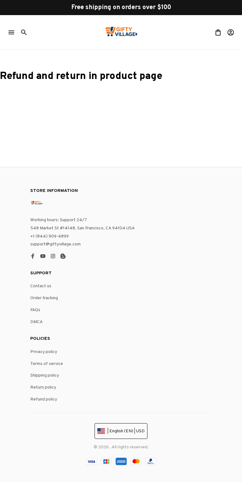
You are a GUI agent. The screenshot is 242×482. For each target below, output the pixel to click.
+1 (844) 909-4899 (49, 236)
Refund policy (43, 399)
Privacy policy (43, 352)
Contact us (40, 286)
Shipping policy (44, 375)
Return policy (43, 387)
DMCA (36, 322)
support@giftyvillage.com (55, 244)
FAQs (35, 310)
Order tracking (44, 298)
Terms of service (46, 364)
